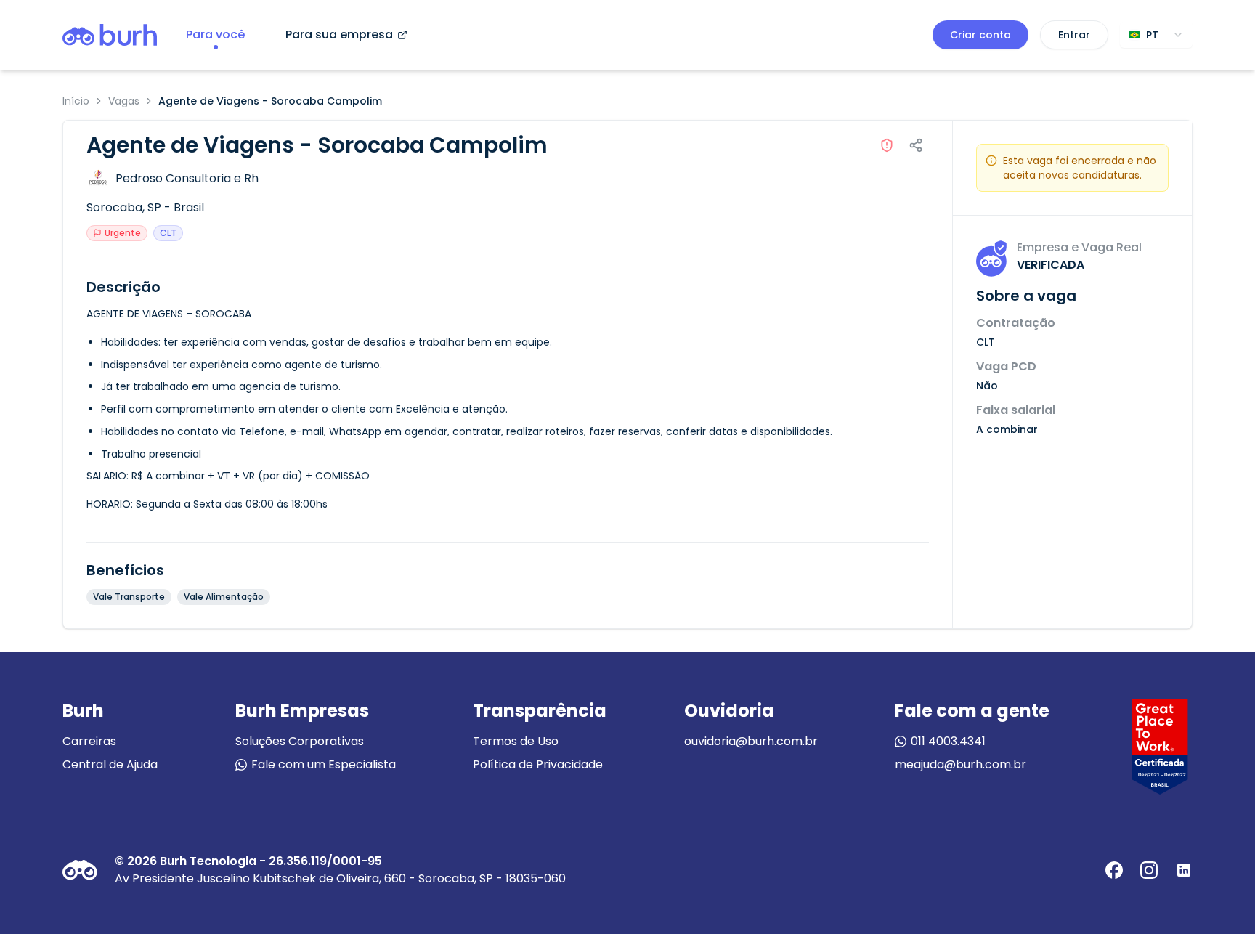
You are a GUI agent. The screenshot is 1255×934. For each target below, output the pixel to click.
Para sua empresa (339, 34)
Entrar (1074, 35)
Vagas (123, 101)
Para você (215, 34)
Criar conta (980, 35)
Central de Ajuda (110, 764)
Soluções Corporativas (299, 741)
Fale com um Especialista (323, 764)
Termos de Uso (516, 741)
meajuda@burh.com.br (960, 764)
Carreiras (89, 741)
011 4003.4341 (948, 741)
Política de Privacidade (538, 764)
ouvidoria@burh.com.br (751, 741)
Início (75, 101)
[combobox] (1156, 35)
